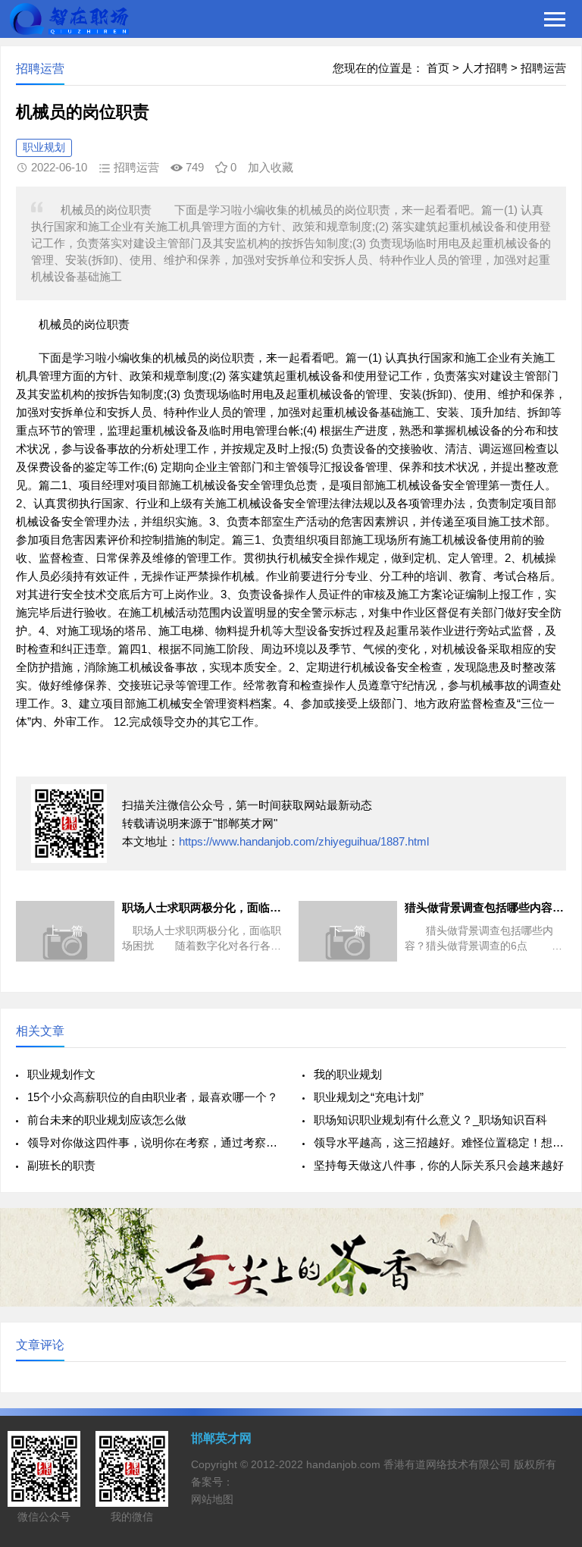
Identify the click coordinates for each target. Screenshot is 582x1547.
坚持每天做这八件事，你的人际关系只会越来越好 (439, 1165)
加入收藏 (270, 167)
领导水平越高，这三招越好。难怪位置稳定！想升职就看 (440, 1142)
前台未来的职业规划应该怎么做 (106, 1119)
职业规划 (44, 147)
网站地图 (212, 1499)
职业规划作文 (61, 1074)
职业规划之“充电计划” (369, 1096)
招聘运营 (543, 67)
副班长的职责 (61, 1165)
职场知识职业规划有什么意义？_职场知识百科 (430, 1119)
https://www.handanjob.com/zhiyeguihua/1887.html (304, 841)
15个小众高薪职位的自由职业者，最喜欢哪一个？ (152, 1096)
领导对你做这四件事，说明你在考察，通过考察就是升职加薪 (153, 1142)
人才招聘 (485, 67)
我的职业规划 (348, 1074)
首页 (438, 67)
